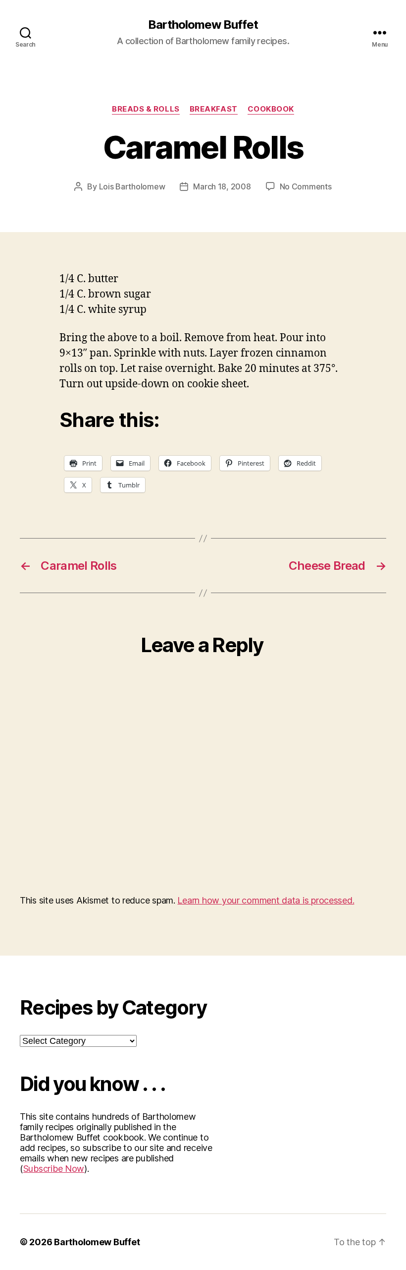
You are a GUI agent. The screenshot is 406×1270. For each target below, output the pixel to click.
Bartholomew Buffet (203, 25)
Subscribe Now (54, 1168)
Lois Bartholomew (132, 186)
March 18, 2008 (222, 186)
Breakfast (214, 109)
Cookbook (271, 109)
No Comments (306, 186)
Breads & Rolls (146, 109)
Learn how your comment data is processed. (265, 900)
